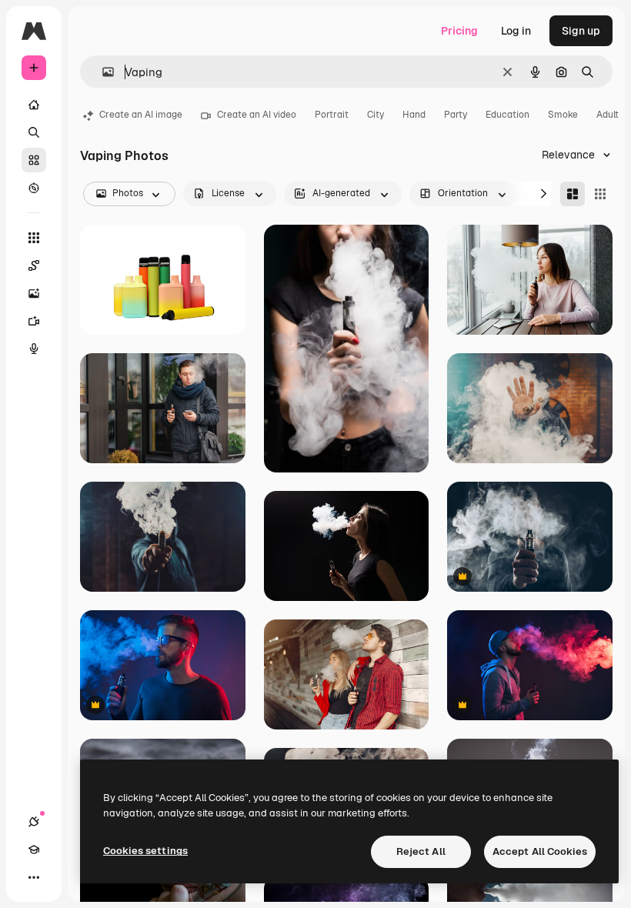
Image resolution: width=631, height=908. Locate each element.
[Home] (34, 104)
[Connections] (34, 822)
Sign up (581, 31)
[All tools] (34, 237)
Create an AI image (140, 114)
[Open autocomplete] (102, 72)
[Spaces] (34, 265)
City (375, 114)
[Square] (600, 194)
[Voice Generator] (34, 348)
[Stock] (34, 160)
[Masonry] (572, 194)
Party (455, 114)
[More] (34, 877)
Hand (414, 114)
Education (507, 114)
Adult (607, 114)
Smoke (563, 114)
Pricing (459, 31)
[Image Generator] (34, 293)
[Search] (34, 132)
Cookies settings (145, 850)
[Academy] (34, 849)
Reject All (421, 851)
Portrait (332, 114)
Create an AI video (256, 114)
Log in (516, 31)
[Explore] (34, 187)
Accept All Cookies (539, 851)
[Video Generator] (34, 321)
